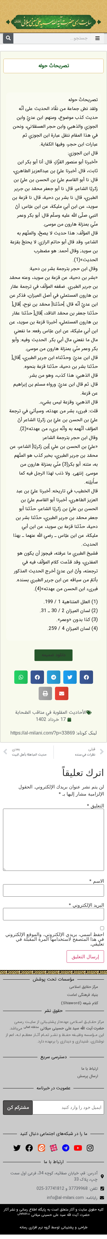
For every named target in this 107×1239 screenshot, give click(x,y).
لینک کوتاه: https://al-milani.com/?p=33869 (53, 732)
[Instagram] (90, 1148)
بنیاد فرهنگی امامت (82, 995)
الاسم (96, 881)
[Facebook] (29, 1148)
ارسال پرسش (87, 1076)
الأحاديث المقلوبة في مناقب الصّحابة (50, 712)
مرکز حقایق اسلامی (83, 987)
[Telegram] (66, 1148)
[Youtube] (78, 1148)
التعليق (95, 805)
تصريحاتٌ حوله (53, 66)
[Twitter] (17, 1148)
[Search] (8, 38)
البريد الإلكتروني (86, 905)
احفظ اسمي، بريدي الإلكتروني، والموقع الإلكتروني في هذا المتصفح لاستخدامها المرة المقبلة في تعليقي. (54, 939)
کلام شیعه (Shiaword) (79, 1003)
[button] (53, 655)
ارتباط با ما (89, 1069)
